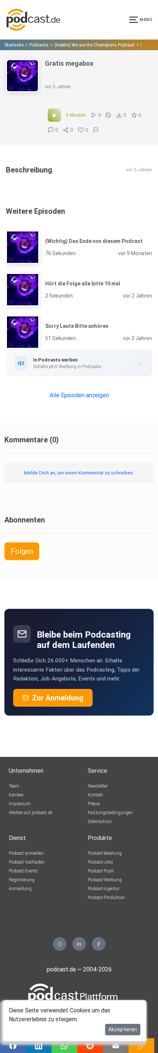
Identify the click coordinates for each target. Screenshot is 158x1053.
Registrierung (22, 879)
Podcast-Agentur (103, 888)
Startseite (14, 45)
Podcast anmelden (26, 853)
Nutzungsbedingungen (110, 812)
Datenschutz (100, 821)
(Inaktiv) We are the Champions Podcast (94, 45)
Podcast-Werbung (105, 879)
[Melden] (96, 130)
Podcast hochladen (26, 862)
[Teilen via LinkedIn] (38, 1045)
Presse (94, 803)
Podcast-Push (101, 871)
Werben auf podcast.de (30, 812)
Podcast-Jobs (100, 862)
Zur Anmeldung (57, 697)
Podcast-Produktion (106, 897)
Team (14, 786)
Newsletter (98, 786)
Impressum (20, 803)
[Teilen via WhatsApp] (64, 1045)
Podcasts (39, 45)
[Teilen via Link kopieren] (141, 1045)
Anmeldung (20, 888)
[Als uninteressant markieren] (108, 115)
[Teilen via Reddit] (90, 1045)
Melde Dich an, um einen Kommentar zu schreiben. (79, 473)
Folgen (22, 551)
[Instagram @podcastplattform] (60, 944)
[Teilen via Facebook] (13, 1045)
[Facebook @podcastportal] (98, 944)
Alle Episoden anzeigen (79, 395)
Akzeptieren (122, 1029)
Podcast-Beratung (105, 853)
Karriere (16, 795)
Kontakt (95, 795)
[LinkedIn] (79, 944)
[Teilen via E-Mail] (116, 1045)
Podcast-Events (23, 871)
